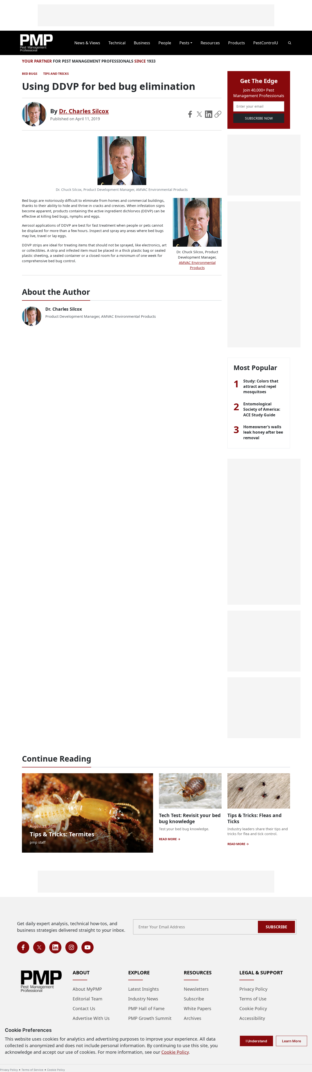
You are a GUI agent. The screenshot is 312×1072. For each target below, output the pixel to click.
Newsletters (196, 989)
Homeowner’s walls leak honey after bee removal (263, 432)
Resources (210, 43)
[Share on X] (199, 114)
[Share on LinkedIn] (208, 114)
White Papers (197, 1008)
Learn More (291, 1041)
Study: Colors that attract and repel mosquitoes (260, 386)
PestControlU (265, 43)
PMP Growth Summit (150, 1018)
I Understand (256, 1041)
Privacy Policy (253, 989)
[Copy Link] (218, 114)
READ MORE (168, 839)
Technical (117, 43)
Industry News (143, 999)
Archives (192, 1018)
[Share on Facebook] (190, 114)
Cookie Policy (253, 1008)
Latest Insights (143, 989)
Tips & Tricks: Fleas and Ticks (254, 818)
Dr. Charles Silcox (84, 111)
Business (142, 43)
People (164, 43)
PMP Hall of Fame (146, 1008)
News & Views (87, 43)
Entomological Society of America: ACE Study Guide (261, 409)
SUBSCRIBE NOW (259, 118)
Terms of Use (252, 999)
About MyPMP (87, 989)
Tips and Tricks (56, 73)
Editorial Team (87, 999)
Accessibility (252, 1018)
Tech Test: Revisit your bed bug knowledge (190, 818)
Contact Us (84, 1008)
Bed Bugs (29, 73)
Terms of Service (32, 1070)
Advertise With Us (91, 1018)
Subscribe (276, 927)
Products (236, 43)
